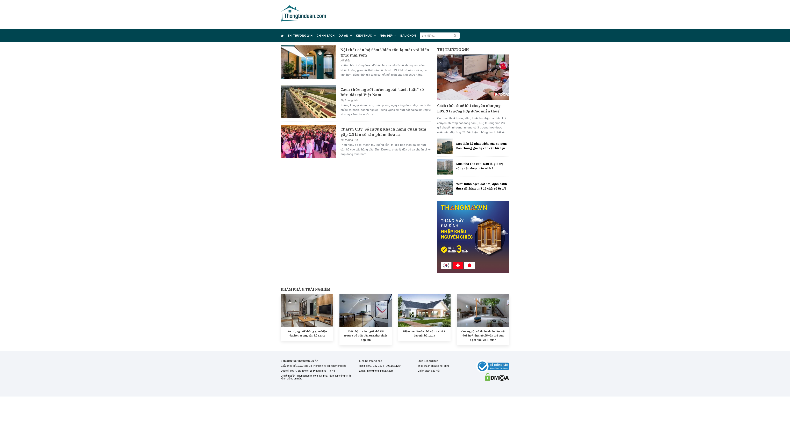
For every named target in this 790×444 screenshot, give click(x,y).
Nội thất (345, 60)
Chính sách (326, 35)
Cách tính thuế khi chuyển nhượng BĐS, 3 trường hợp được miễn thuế (469, 108)
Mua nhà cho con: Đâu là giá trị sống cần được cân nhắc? (479, 166)
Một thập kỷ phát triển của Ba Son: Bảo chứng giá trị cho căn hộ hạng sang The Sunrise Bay (481, 146)
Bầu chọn (408, 35)
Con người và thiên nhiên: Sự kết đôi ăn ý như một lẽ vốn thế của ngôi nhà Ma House (483, 336)
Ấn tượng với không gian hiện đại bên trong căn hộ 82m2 (307, 334)
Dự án (343, 35)
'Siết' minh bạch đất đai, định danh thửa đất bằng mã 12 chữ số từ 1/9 (481, 186)
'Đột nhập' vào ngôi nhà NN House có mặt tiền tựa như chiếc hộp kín (366, 336)
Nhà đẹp (386, 35)
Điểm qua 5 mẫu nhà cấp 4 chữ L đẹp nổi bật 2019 (424, 334)
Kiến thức (364, 35)
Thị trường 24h (300, 35)
